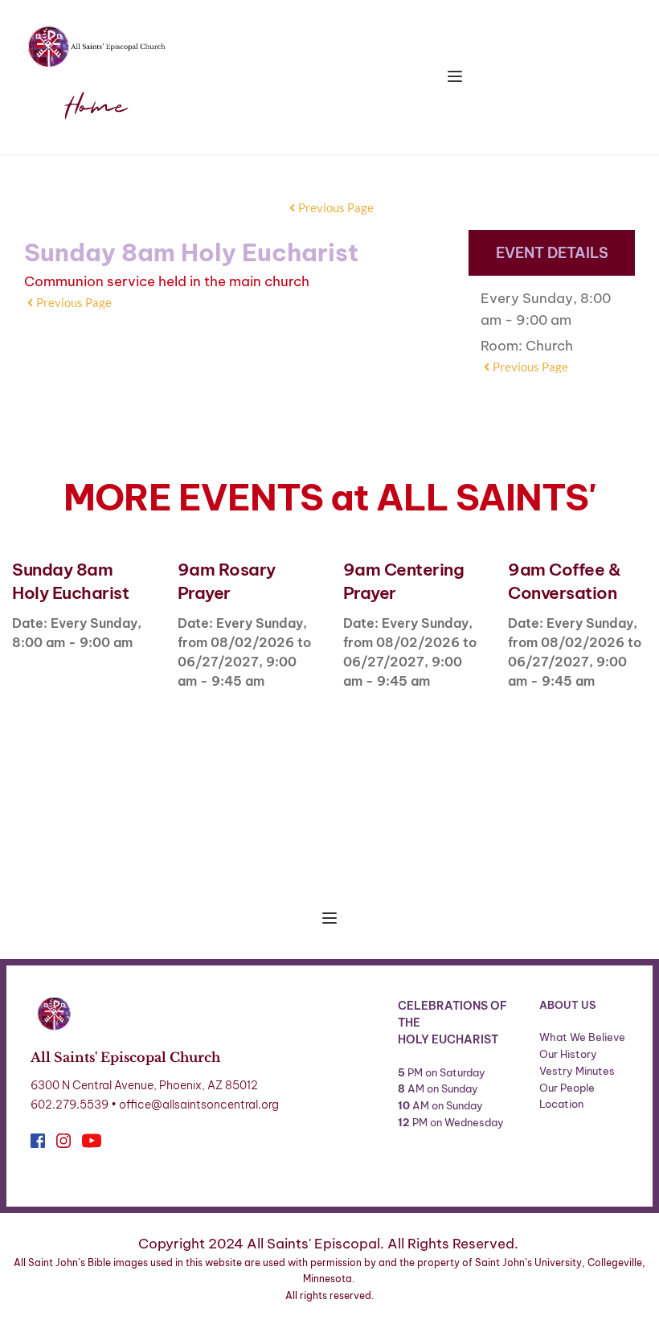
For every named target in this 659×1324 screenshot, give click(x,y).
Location (561, 1103)
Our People (567, 1087)
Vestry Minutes (578, 1070)
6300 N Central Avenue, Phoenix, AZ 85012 (144, 1085)
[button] (455, 76)
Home (96, 107)
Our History (568, 1053)
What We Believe (582, 1037)
